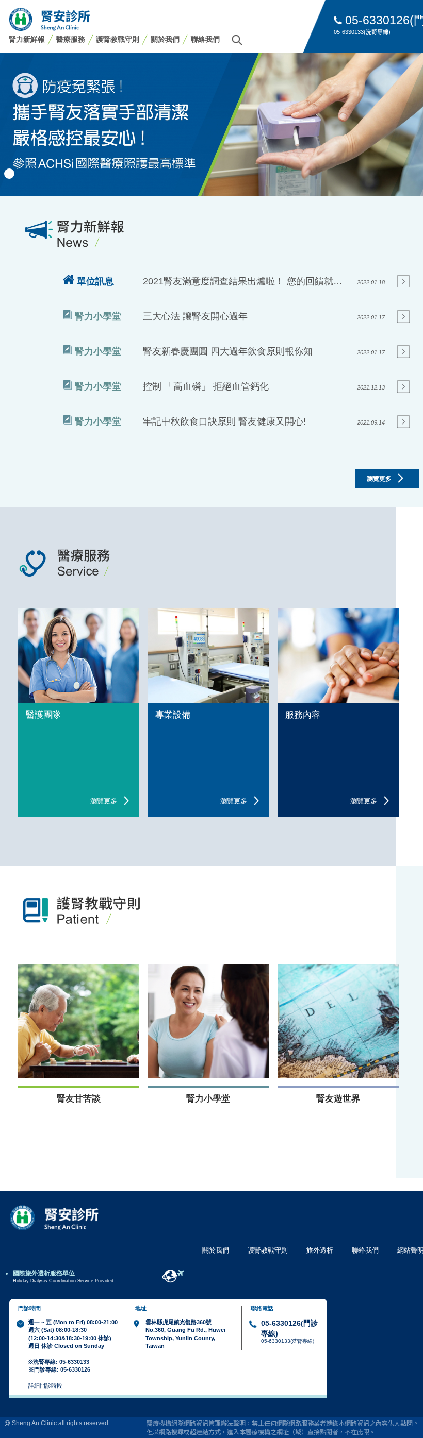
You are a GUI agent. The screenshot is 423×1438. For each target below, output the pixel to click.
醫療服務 (70, 39)
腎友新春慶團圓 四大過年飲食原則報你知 (228, 351)
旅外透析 (319, 1250)
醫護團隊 (43, 715)
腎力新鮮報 (27, 39)
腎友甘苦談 (79, 1099)
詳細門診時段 (45, 1385)
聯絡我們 (205, 39)
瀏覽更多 (380, 478)
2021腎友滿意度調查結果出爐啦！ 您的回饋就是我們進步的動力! (246, 281)
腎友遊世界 (338, 1099)
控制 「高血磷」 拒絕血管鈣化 (206, 386)
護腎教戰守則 (117, 39)
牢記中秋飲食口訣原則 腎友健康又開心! (224, 421)
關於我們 (165, 39)
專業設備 (172, 715)
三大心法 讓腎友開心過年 (195, 316)
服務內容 (302, 715)
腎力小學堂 (208, 1099)
